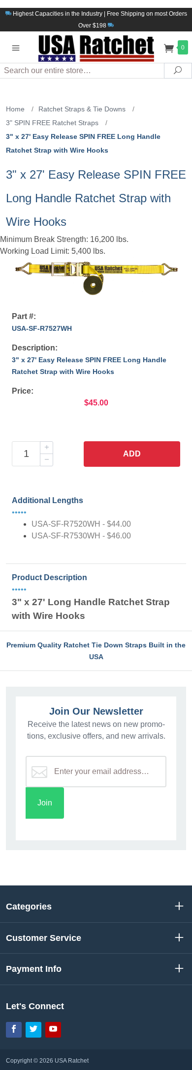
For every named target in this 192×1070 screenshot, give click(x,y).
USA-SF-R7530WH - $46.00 (81, 536)
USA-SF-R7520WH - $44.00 (81, 524)
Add (132, 454)
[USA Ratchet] (96, 47)
